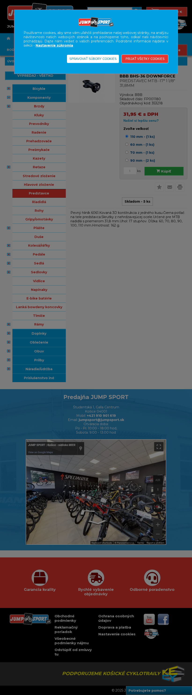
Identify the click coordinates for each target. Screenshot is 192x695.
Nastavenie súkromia (54, 45)
